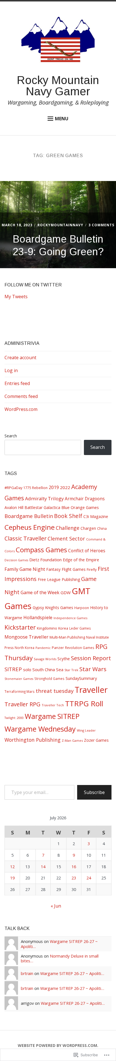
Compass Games (41, 549)
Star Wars (92, 669)
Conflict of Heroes (86, 551)
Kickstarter (20, 627)
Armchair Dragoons (85, 499)
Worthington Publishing (33, 739)
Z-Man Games (72, 740)
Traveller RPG (23, 704)
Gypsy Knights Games (53, 607)
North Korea (24, 647)
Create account (20, 357)
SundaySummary (81, 678)
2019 (54, 487)
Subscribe (94, 792)
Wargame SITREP (52, 716)
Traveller (91, 689)
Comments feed (21, 396)
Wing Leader (86, 730)
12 (12, 866)
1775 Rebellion (35, 487)
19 (12, 878)
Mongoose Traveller (26, 637)
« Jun (56, 906)
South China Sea (47, 669)
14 (43, 866)
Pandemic (43, 648)
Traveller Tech (53, 705)
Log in (11, 370)
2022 (65, 487)
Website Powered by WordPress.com (57, 1045)
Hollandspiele (37, 617)
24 (88, 878)
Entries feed (17, 383)
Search (11, 435)
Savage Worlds (45, 659)
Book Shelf (68, 516)
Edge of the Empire (81, 559)
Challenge (67, 527)
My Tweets (16, 296)
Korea (63, 628)
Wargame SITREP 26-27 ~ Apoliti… (59, 944)
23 (74, 878)
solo (27, 669)
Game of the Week (40, 592)
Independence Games (70, 618)
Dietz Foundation (45, 559)
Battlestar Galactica (42, 507)
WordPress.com (21, 409)
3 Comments (101, 225)
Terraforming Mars (20, 691)
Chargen (88, 528)
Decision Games (16, 560)
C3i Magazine (95, 516)
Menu (61, 119)
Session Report (91, 658)
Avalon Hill (14, 507)
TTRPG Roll (84, 703)
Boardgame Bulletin (29, 516)
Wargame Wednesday (40, 729)
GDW (66, 592)
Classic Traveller (25, 538)
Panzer (58, 647)
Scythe (63, 658)
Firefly (92, 569)
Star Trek (71, 670)
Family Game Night (25, 569)
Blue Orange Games (80, 507)
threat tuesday (54, 690)
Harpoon (81, 607)
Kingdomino (47, 628)
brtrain (27, 973)
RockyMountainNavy (60, 225)
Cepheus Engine (30, 527)
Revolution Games (79, 647)
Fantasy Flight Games (66, 569)
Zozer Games (96, 740)
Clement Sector (66, 538)
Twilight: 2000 (14, 718)
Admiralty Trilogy (44, 498)
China (102, 528)
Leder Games (80, 628)
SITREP (13, 669)
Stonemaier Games (19, 679)
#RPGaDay (13, 487)
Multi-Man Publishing (67, 637)
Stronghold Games (49, 678)
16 (74, 866)
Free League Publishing (59, 579)
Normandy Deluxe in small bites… (60, 958)
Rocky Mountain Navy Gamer (58, 86)
